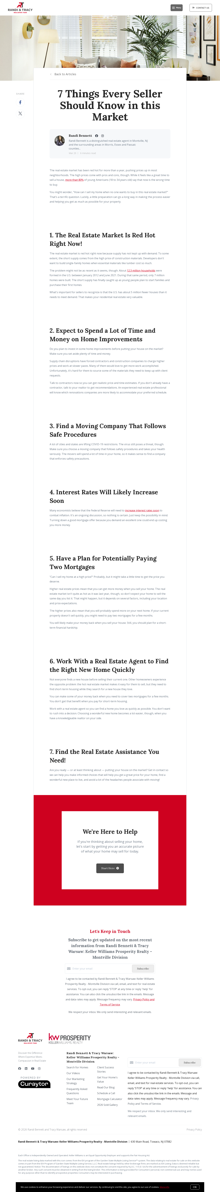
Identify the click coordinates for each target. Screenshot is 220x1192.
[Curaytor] (34, 1087)
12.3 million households (141, 270)
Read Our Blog (106, 1087)
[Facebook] (19, 1068)
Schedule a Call (106, 1093)
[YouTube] (32, 1068)
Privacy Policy (194, 1129)
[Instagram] (39, 1068)
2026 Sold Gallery (107, 1105)
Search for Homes (77, 1067)
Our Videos (73, 1073)
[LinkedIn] (26, 1068)
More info (164, 1187)
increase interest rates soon (142, 510)
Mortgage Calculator (109, 1099)
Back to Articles (65, 74)
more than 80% (74, 180)
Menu (178, 8)
